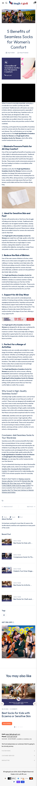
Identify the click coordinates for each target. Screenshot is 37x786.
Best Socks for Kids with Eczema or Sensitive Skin (16, 714)
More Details (7, 723)
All (4, 615)
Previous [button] (2, 704)
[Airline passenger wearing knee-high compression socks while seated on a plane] (7, 556)
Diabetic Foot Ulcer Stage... (23, 571)
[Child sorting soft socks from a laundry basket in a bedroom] (7, 542)
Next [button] (35, 704)
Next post (30, 506)
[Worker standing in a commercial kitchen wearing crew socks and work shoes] (7, 598)
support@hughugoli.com (12, 734)
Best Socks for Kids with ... (22, 543)
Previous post (8, 506)
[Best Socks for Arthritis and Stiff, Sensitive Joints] (7, 584)
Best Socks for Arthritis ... (22, 585)
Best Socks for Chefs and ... (23, 599)
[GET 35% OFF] (18, 642)
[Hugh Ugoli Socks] (18, 3)
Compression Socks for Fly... (23, 557)
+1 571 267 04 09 (12, 736)
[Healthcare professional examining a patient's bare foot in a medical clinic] (7, 570)
